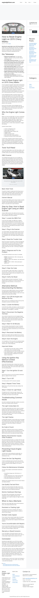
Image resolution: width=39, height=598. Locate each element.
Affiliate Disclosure (16, 575)
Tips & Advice (31, 87)
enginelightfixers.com (8, 2)
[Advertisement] (19, 12)
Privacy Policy (15, 582)
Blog (26, 2)
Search (30, 29)
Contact (35, 2)
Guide (21, 2)
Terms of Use (15, 580)
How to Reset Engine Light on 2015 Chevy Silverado (11, 565)
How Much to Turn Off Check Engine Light (32, 56)
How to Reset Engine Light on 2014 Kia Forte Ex (10, 564)
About (29, 2)
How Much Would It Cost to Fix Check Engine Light (33, 44)
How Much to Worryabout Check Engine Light (32, 48)
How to (4, 563)
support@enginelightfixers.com (31, 578)
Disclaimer (14, 579)
